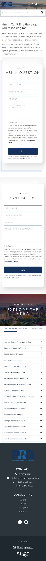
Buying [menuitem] (23, 500)
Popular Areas (10, 328)
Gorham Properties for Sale (14, 372)
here (4, 47)
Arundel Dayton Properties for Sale (17, 342)
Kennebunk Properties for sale (16, 378)
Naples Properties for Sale (14, 390)
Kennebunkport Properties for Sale (17, 384)
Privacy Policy (12, 158)
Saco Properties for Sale (13, 415)
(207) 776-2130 (32, 4)
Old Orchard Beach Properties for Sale (19, 396)
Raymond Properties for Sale (15, 409)
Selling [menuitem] (23, 504)
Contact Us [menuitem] (23, 512)
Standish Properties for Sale (15, 427)
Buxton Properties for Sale (14, 354)
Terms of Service (22, 158)
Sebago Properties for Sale (14, 421)
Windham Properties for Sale (15, 439)
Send (23, 151)
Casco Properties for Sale (13, 360)
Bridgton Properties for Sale (15, 348)
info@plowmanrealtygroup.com (25, 478)
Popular (23, 328)
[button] (42, 13)
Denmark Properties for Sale (15, 366)
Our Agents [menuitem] (23, 508)
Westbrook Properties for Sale (15, 433)
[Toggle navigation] (42, 4)
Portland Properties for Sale (15, 402)
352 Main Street (24, 484)
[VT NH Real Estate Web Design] (23, 554)
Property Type (35, 328)
